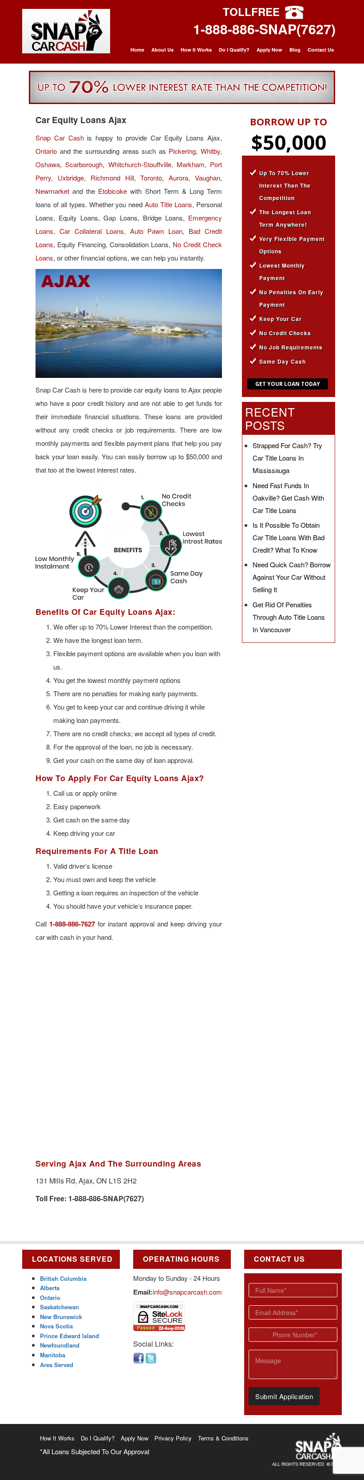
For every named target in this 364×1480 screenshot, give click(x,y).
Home (137, 49)
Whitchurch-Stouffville (139, 164)
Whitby (210, 151)
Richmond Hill (112, 177)
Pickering (182, 151)
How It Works (196, 49)
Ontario (46, 151)
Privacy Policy (173, 1438)
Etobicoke (112, 191)
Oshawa (48, 164)
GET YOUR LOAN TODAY (287, 384)
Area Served (56, 1364)
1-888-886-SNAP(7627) (264, 28)
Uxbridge (71, 177)
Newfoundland (59, 1345)
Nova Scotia (56, 1326)
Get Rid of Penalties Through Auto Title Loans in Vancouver (289, 617)
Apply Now (269, 49)
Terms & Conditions (223, 1438)
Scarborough (84, 164)
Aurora (178, 177)
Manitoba (52, 1355)
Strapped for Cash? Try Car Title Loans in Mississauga (287, 458)
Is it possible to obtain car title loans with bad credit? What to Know (288, 537)
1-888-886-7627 (72, 924)
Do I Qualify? (234, 49)
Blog (295, 49)
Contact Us (321, 49)
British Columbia (63, 1278)
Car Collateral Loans (91, 231)
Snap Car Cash (60, 137)
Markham (191, 164)
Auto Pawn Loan (156, 231)
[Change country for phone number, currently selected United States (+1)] (259, 1335)
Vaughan (207, 177)
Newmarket (52, 191)
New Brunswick (61, 1316)
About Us (162, 49)
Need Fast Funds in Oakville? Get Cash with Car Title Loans (288, 498)
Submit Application (284, 1396)
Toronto (151, 177)
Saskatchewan (59, 1307)
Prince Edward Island (69, 1336)
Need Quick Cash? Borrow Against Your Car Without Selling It (292, 577)
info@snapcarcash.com (187, 1291)
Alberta (49, 1287)
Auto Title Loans (168, 204)
